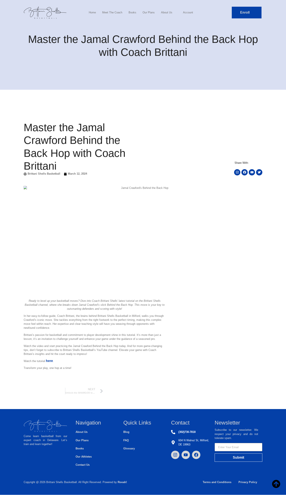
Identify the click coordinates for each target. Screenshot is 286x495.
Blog (126, 432)
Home (92, 12)
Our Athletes (84, 456)
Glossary (129, 448)
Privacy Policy (247, 482)
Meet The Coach (112, 12)
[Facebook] (196, 455)
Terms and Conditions (217, 482)
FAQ (126, 440)
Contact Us (83, 464)
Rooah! (122, 482)
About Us (166, 12)
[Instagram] (175, 455)
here (49, 361)
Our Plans (149, 12)
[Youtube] (186, 455)
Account (188, 12)
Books (132, 12)
